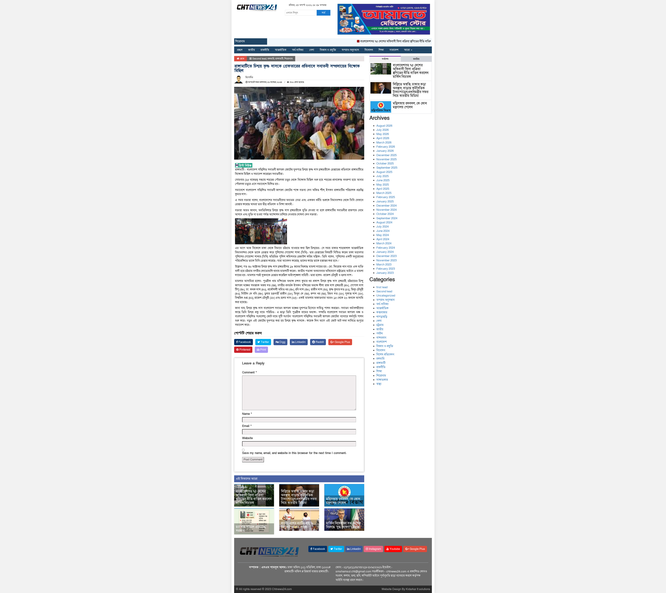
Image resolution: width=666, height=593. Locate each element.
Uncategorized (385, 296)
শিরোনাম (288, 58)
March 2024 (383, 243)
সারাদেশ (394, 50)
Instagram (374, 549)
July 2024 (382, 227)
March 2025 (383, 193)
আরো (407, 50)
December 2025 (386, 155)
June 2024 (383, 231)
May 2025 (382, 185)
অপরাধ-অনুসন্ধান (350, 50)
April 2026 (382, 138)
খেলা (311, 50)
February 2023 (385, 269)
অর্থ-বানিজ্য (298, 50)
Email (246, 426)
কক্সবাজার (381, 312)
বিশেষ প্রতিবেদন (385, 354)
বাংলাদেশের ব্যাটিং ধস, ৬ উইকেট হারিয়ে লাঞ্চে (297, 525)
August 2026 (384, 126)
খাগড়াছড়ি (381, 317)
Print (262, 350)
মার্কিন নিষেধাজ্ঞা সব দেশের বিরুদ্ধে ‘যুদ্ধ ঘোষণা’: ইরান (343, 525)
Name (247, 414)
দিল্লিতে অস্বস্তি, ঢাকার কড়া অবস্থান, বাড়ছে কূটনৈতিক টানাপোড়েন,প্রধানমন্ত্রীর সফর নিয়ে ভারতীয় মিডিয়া (299, 497)
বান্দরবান (381, 338)
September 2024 (386, 218)
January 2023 (385, 273)
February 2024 (385, 248)
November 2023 (386, 260)
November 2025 (386, 159)
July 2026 (382, 130)
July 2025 (382, 176)
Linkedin (300, 342)
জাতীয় (251, 50)
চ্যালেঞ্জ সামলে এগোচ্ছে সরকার (251, 529)
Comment (249, 372)
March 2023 (383, 265)
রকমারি (270, 58)
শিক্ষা (381, 50)
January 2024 (385, 252)
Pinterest (244, 350)
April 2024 (382, 239)
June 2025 (383, 180)
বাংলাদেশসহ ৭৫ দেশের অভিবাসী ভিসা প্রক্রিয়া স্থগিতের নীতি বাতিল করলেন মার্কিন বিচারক (392, 41)
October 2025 (385, 163)
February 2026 (385, 147)
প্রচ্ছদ (239, 50)
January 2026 (385, 151)
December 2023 (386, 256)
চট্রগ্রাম (380, 325)
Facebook (244, 342)
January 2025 (385, 201)
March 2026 (383, 143)
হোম (241, 58)
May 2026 (382, 134)
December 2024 (386, 206)
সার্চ (323, 12)
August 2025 (384, 172)
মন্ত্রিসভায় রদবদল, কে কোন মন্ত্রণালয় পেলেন (343, 501)
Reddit (319, 342)
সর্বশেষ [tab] (385, 59)
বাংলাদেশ (381, 342)
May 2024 (382, 235)
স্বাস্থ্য (378, 384)
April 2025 (382, 189)
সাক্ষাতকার (382, 380)
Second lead (259, 58)
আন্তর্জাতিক (280, 50)
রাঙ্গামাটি (279, 58)
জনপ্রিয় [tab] (416, 59)
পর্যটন (379, 333)
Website (247, 438)
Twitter (264, 342)
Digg (282, 342)
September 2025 (386, 168)
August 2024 (384, 222)
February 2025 (385, 197)
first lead (381, 287)
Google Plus (342, 342)
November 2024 (386, 210)
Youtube (394, 549)
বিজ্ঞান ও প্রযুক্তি (328, 50)
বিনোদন (369, 50)
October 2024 (385, 214)
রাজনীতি (265, 50)
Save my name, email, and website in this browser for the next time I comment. (294, 453)
